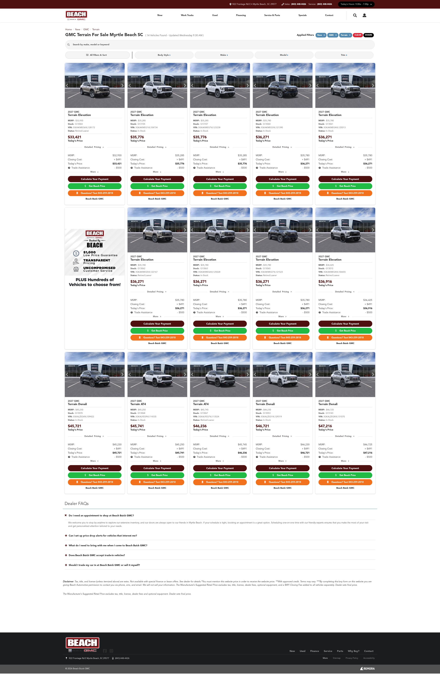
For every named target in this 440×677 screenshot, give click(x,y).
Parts (340, 651)
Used (215, 15)
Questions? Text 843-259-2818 (96, 193)
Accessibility (369, 658)
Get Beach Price (96, 186)
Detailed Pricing (92, 147)
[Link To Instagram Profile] (111, 650)
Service (328, 651)
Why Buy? (353, 651)
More (93, 172)
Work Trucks (187, 15)
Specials (303, 15)
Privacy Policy (352, 658)
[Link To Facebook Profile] (105, 650)
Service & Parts (272, 15)
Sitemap (336, 658)
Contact (329, 15)
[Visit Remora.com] (367, 669)
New (159, 15)
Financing (241, 15)
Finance (314, 651)
